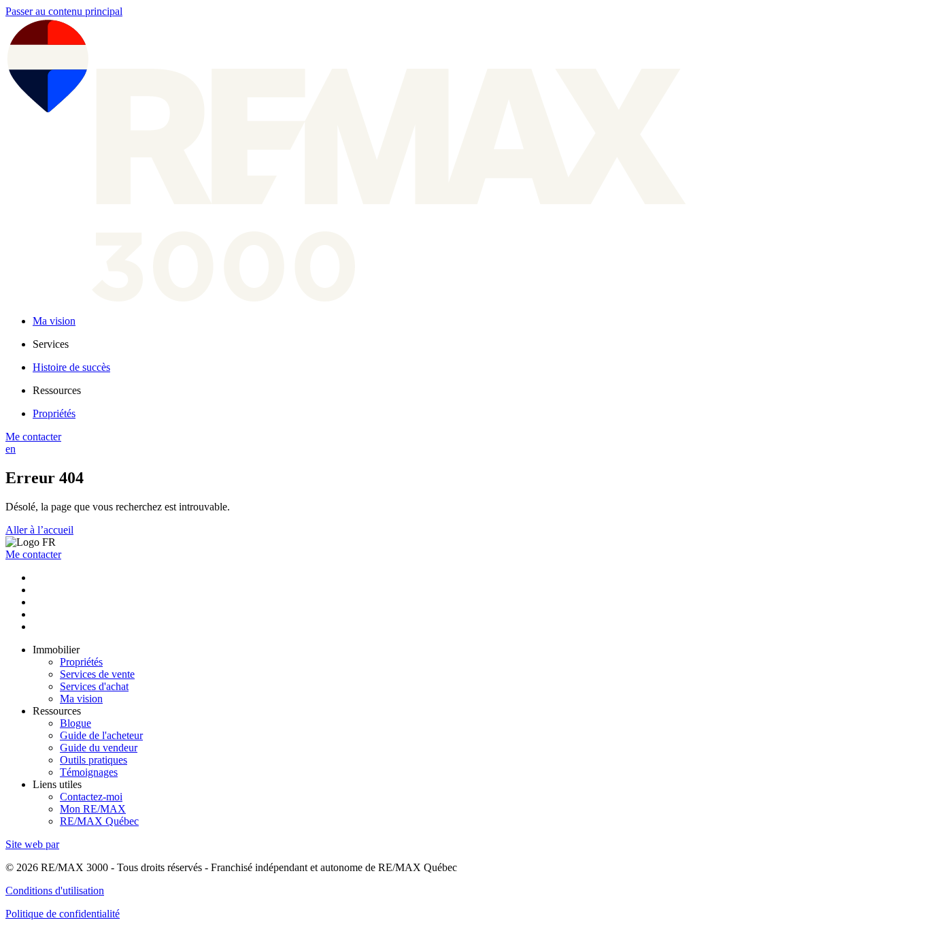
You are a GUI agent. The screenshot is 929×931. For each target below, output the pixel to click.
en (10, 449)
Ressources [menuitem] (57, 390)
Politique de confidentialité (62, 913)
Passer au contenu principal (63, 11)
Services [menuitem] (51, 344)
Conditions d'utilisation (54, 890)
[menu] (478, 344)
